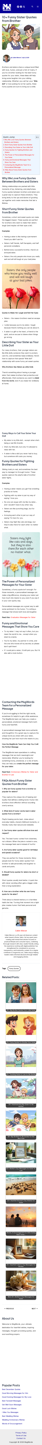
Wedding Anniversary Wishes (13, 1420)
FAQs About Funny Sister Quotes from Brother (18, 171)
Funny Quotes (14, 968)
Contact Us (21, 1438)
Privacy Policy (21, 1433)
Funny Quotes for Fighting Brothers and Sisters (18, 151)
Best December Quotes (11, 1389)
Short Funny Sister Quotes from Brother (18, 145)
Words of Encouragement (12, 1424)
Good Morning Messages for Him (15, 1393)
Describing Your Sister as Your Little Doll (19, 147)
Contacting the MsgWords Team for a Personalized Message (18, 166)
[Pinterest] (18, 7)
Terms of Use (21, 1435)
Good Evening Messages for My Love (16, 1397)
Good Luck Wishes (9, 1408)
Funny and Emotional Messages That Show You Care (17, 161)
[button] (32, 6)
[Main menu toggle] (37, 6)
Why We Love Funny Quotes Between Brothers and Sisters (17, 141)
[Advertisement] (21, 112)
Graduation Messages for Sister (23, 617)
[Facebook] (21, 7)
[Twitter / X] (24, 7)
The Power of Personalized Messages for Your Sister (19, 156)
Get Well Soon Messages (12, 1405)
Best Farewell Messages (11, 1401)
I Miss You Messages (10, 1412)
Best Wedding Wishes (10, 1416)
